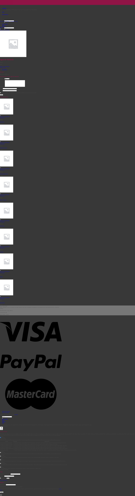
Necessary (3, 437)
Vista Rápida (2, 117)
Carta (3, 25)
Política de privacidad (6, 411)
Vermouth (1, 252)
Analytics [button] (1, 458)
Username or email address (5, 474)
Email (1, 90)
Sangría (1, 276)
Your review (2, 86)
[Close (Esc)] (0, 494)
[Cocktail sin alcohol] (6, 140)
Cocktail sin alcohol (3, 148)
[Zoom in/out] (1, 494)
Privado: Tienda (3, 21)
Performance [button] (2, 455)
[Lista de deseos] (0, 270)
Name (1, 88)
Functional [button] (2, 451)
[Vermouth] (6, 244)
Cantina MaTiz (5, 24)
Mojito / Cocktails (3, 200)
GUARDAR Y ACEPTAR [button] (4, 469)
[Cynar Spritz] (6, 218)
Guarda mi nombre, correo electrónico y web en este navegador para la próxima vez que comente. (18, 92)
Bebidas (7, 21)
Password (2, 476)
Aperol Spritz (2, 302)
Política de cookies (5, 412)
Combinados (12, 21)
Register (1, 492)
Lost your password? (3, 480)
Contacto (4, 26)
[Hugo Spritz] (6, 114)
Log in (8, 478)
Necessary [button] (2, 436)
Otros (17, 21)
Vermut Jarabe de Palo (4, 174)
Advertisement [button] (2, 462)
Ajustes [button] (1, 426)
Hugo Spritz (2, 122)
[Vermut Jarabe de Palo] (6, 166)
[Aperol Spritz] (6, 295)
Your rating (2, 78)
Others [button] (1, 466)
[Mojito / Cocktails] (6, 192)
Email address (3, 484)
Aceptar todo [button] (5, 426)
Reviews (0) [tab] (4, 69)
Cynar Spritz (2, 226)
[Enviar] (4, 22)
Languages (4, 8)
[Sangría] (6, 269)
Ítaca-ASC (16, 414)
